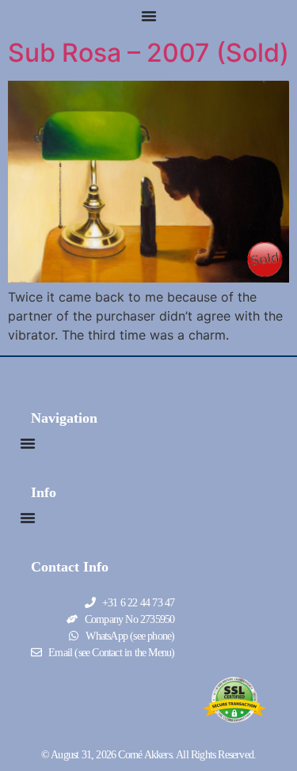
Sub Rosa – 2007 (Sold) (148, 52)
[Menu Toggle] (149, 16)
